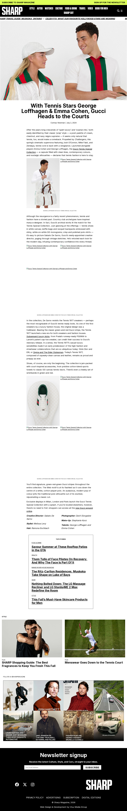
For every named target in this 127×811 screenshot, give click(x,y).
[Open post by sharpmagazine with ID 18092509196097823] (18, 726)
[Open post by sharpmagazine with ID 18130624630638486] (109, 726)
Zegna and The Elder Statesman (48, 352)
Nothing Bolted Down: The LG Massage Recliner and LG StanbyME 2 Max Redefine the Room (58, 587)
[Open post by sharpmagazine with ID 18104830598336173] (48, 696)
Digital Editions (91, 797)
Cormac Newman (58, 123)
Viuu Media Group (78, 807)
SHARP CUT (69, 12)
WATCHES (49, 8)
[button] (122, 11)
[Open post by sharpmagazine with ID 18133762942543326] (48, 726)
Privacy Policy (35, 797)
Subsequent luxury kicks (38, 336)
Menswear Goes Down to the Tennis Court (94, 662)
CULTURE (59, 8)
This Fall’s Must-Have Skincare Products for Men (60, 601)
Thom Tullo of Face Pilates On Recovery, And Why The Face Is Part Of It (59, 560)
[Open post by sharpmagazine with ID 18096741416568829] (79, 696)
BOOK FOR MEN (101, 8)
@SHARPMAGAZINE (18, 677)
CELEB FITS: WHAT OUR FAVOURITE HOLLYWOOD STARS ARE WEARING (50, 19)
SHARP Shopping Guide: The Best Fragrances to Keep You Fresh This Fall (28, 664)
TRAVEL (82, 8)
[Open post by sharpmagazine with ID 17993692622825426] (18, 696)
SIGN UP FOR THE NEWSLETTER (109, 2)
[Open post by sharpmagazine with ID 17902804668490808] (79, 726)
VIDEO (90, 8)
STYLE (32, 8)
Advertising (53, 797)
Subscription (71, 797)
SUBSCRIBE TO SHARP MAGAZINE (18, 2)
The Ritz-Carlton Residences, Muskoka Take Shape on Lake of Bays (59, 573)
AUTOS (40, 8)
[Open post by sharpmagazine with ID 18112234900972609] (109, 696)
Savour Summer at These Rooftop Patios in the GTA (59, 548)
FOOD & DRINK (71, 8)
